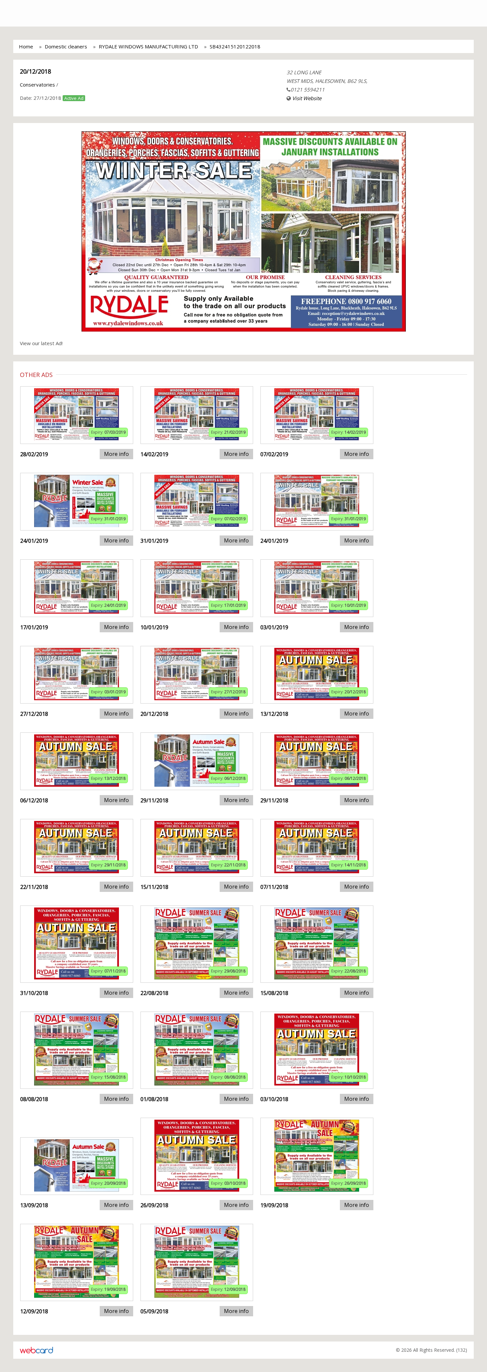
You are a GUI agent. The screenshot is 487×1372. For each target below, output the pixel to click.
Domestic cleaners (66, 46)
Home (26, 46)
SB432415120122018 (235, 46)
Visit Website (306, 98)
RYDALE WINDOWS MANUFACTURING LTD (148, 46)
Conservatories (37, 84)
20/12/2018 (35, 71)
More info (116, 454)
